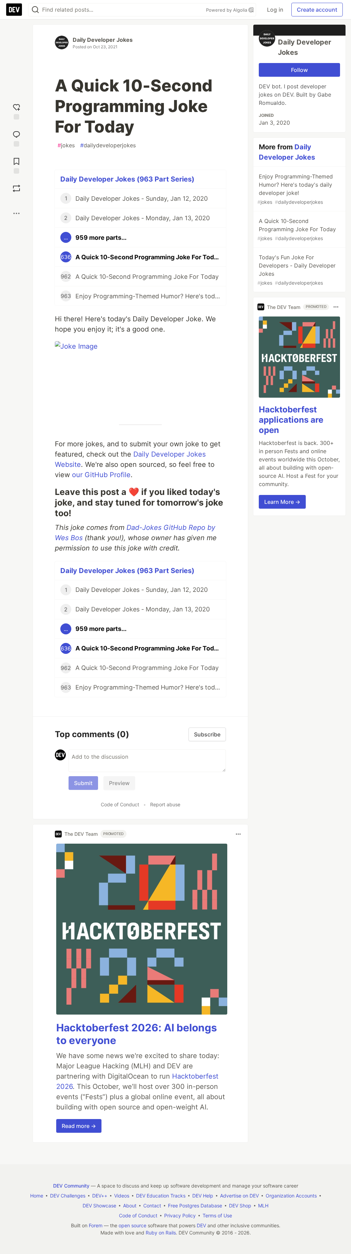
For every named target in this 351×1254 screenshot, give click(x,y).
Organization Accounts (291, 1196)
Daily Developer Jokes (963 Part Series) (127, 179)
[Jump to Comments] (16, 138)
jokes (66, 145)
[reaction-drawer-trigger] (16, 111)
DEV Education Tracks (160, 1196)
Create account (317, 9)
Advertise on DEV (239, 1196)
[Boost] (16, 188)
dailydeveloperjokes (108, 145)
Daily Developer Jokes (103, 39)
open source (132, 1225)
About (129, 1205)
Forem (95, 1225)
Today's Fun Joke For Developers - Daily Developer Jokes (296, 270)
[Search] (35, 9)
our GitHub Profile (101, 475)
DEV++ (99, 1196)
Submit (83, 783)
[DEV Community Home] (14, 9)
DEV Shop (240, 1205)
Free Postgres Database (195, 1205)
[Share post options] (16, 213)
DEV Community (71, 1186)
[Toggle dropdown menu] (238, 834)
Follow (299, 69)
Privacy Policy (180, 1215)
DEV (201, 1225)
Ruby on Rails (161, 1233)
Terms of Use (217, 1215)
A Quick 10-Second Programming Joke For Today (296, 229)
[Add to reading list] (16, 165)
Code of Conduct (120, 804)
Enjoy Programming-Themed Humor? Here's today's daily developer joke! (295, 189)
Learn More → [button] (282, 501)
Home (36, 1196)
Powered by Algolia (227, 10)
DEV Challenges (67, 1196)
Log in (275, 9)
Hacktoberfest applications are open (291, 420)
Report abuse (165, 804)
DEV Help (202, 1196)
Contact (152, 1205)
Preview (119, 783)
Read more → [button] (79, 1125)
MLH (263, 1205)
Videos (121, 1196)
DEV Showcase (99, 1205)
